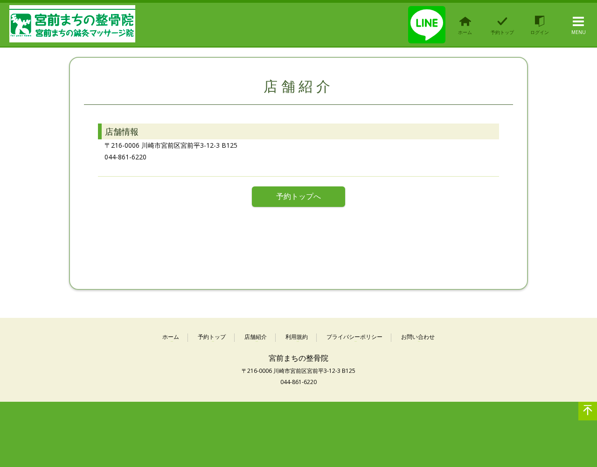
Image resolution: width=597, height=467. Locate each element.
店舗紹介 (255, 337)
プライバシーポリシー (354, 337)
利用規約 (296, 337)
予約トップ (212, 337)
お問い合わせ (418, 337)
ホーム (170, 337)
